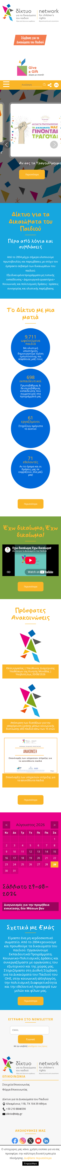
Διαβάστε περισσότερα (37, 1158)
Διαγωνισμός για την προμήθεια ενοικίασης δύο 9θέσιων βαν (26, 906)
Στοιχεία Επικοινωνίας (16, 1084)
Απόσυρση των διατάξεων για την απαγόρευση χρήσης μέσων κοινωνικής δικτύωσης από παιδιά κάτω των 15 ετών (30, 725)
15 (54, 851)
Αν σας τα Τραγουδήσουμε (34, 163)
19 (30, 858)
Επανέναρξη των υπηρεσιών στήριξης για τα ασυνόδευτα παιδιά (30, 779)
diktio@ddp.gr (13, 1114)
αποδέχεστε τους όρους (37, 1046)
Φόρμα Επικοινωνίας (14, 1089)
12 (30, 851)
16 (6, 858)
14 (46, 851)
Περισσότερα (25, 174)
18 (22, 858)
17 (14, 858)
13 (38, 851)
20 (38, 858)
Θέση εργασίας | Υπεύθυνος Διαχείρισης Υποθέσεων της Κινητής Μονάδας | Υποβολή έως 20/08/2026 (30, 671)
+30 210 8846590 (15, 1109)
